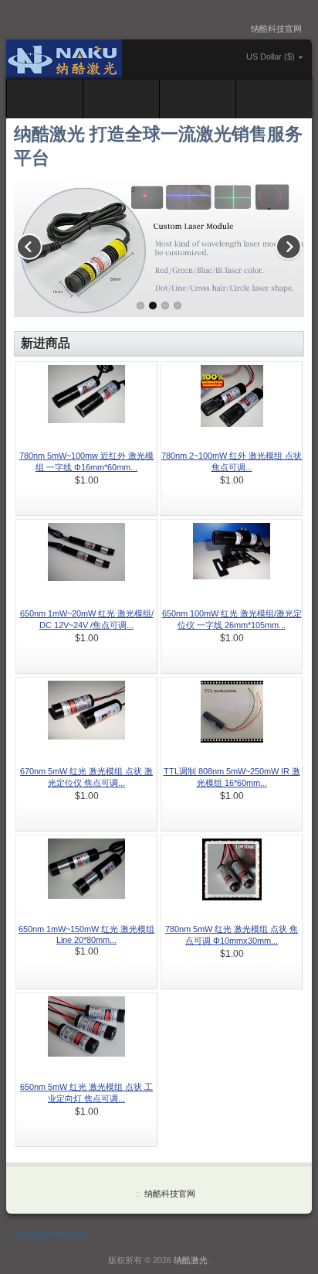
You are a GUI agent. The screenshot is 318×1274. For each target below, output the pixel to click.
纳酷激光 (191, 1260)
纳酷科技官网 (276, 28)
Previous (33, 243)
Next (285, 243)
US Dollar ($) (270, 56)
